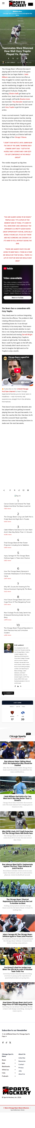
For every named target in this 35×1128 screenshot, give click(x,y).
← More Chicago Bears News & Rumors (16, 1108)
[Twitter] (13, 58)
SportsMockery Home (17, 1110)
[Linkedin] (18, 686)
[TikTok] (6, 1042)
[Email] (22, 58)
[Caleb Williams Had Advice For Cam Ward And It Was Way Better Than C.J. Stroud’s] (17, 785)
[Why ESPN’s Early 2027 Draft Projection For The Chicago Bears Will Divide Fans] (17, 820)
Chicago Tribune (20, 137)
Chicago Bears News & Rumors (17, 43)
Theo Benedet (17, 102)
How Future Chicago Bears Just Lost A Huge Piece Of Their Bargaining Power (17, 1003)
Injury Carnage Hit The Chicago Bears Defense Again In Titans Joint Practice (17, 935)
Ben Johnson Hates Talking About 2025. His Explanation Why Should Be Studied (17, 763)
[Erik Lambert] (3, 62)
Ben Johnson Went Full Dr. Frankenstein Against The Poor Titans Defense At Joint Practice (17, 866)
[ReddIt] (17, 58)
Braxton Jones (25, 99)
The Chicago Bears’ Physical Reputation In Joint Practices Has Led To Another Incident (17, 901)
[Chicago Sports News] (17, 4)
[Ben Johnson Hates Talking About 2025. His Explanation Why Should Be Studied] (17, 750)
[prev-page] (14, 1017)
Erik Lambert (11, 62)
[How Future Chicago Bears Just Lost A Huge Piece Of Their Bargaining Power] (17, 991)
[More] (26, 58)
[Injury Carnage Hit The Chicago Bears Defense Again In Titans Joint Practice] (17, 923)
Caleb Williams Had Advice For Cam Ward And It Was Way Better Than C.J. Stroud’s (17, 798)
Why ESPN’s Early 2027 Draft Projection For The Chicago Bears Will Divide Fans (17, 832)
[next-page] (20, 1017)
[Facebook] (8, 58)
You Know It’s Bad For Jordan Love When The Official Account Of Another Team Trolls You (17, 969)
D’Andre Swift (13, 94)
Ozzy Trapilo (9, 107)
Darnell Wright (27, 335)
